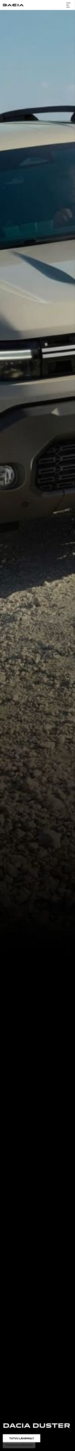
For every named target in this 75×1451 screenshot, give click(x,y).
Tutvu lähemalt (21, 1438)
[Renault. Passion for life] (13, 5)
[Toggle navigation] (68, 5)
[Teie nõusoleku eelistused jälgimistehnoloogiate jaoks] (19, 1445)
